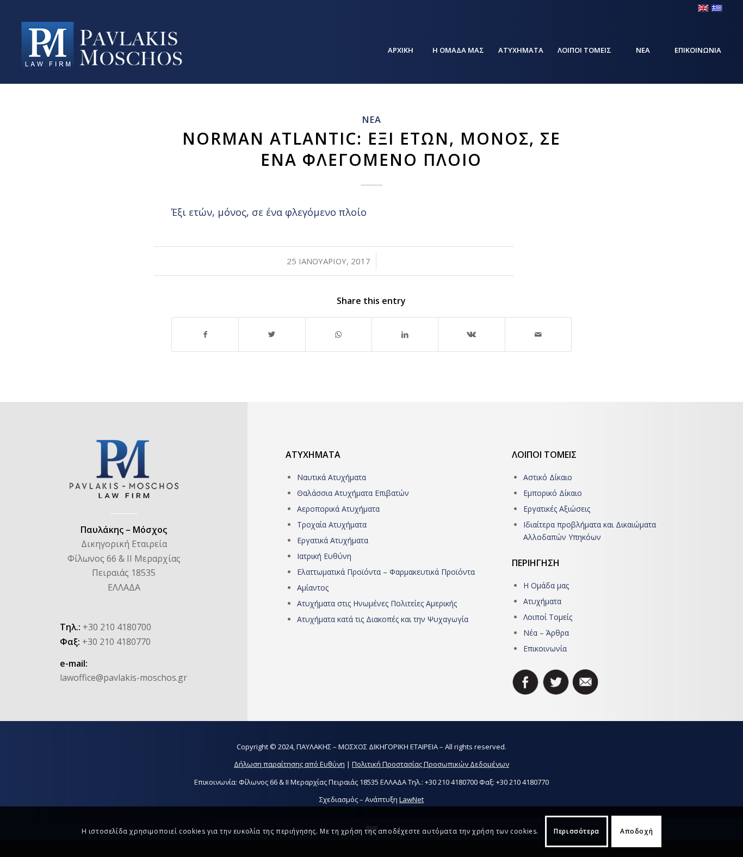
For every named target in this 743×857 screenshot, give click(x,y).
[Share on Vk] (471, 334)
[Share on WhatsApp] (338, 334)
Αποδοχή (636, 831)
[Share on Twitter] (272, 334)
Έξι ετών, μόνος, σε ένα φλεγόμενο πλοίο (269, 212)
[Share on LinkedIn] (405, 334)
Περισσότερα (576, 831)
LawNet (411, 799)
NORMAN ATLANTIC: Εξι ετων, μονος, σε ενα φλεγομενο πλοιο (371, 149)
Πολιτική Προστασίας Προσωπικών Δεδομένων (430, 764)
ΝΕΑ (371, 119)
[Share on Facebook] (205, 334)
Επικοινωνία (545, 648)
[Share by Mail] (538, 334)
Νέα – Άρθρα (546, 633)
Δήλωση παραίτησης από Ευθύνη (289, 764)
